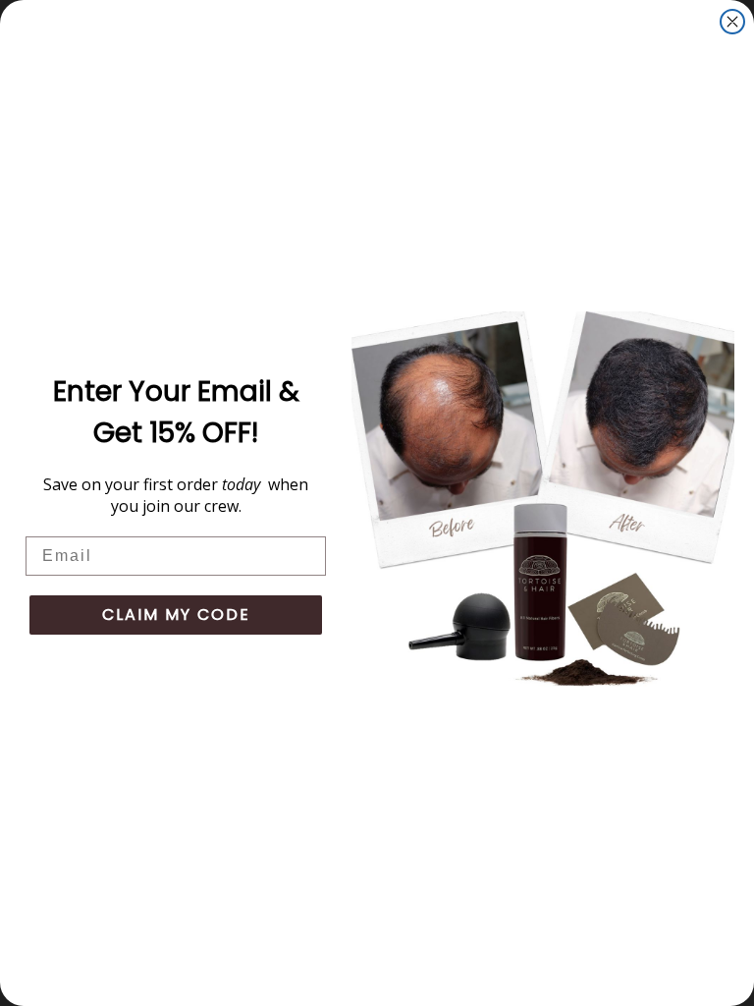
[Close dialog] (732, 21)
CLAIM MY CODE (176, 614)
